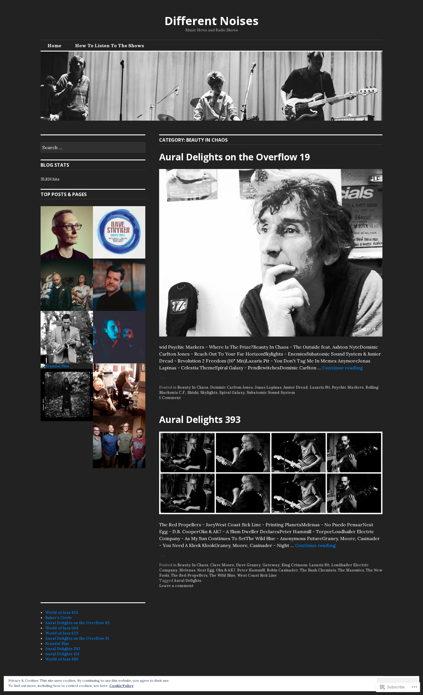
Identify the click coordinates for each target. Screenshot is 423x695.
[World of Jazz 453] (67, 232)
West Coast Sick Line (257, 575)
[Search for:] (93, 147)
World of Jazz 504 (61, 628)
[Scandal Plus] (55, 366)
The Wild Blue (222, 575)
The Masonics (351, 570)
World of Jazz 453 (61, 612)
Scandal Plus (57, 643)
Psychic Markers (348, 387)
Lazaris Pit (320, 387)
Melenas (187, 570)
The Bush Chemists (318, 570)
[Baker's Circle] (119, 232)
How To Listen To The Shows (109, 45)
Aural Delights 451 (62, 654)
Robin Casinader (282, 570)
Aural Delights (187, 580)
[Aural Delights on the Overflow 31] (119, 337)
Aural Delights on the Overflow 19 (234, 157)
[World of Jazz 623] (67, 337)
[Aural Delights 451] (67, 395)
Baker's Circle (58, 617)
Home (54, 45)
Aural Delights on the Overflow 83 (77, 622)
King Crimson (294, 565)
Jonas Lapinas (268, 387)
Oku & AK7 (225, 570)
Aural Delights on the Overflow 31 (77, 638)
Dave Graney (248, 565)
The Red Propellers (189, 575)
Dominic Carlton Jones (231, 387)
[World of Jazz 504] (119, 285)
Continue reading (342, 368)
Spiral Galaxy (232, 392)
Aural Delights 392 (62, 648)
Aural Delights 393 (200, 419)
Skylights (209, 392)
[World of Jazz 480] (119, 442)
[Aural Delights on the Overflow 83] (67, 285)
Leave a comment (176, 585)
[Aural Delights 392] (119, 389)
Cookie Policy (121, 685)
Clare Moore (222, 565)
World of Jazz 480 (62, 659)
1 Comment (170, 397)
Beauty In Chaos (192, 387)
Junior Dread (295, 387)
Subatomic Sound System (271, 392)
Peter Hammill (251, 570)
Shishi (193, 392)
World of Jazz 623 (61, 633)
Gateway (271, 565)
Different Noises (211, 21)
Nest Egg (205, 570)
